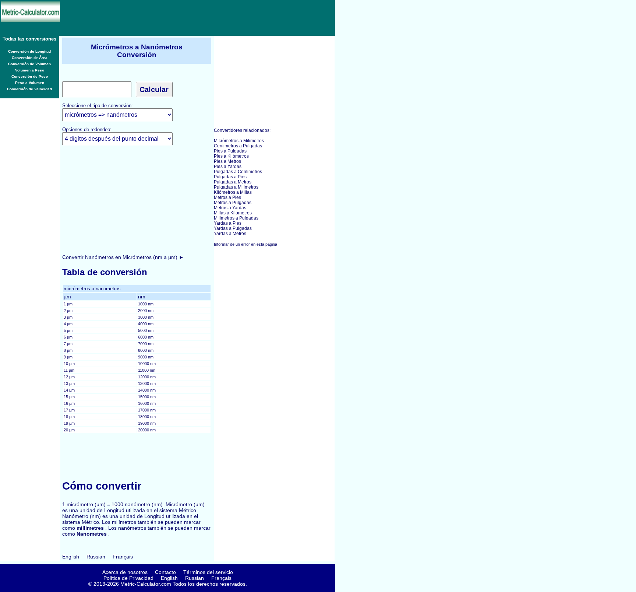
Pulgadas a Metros (232, 182)
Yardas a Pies (227, 223)
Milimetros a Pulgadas (236, 218)
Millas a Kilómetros (233, 213)
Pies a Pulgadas (230, 151)
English (70, 557)
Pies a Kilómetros (231, 156)
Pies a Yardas (227, 166)
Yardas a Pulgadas (233, 228)
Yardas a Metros (230, 233)
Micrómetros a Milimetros (239, 140)
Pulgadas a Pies (230, 176)
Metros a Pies (227, 197)
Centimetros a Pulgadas (238, 145)
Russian (95, 557)
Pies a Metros (227, 161)
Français (123, 557)
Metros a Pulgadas (232, 202)
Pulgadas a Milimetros (236, 187)
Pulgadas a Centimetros (238, 171)
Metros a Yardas (230, 207)
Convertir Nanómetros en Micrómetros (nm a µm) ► (123, 257)
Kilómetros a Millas (233, 192)
